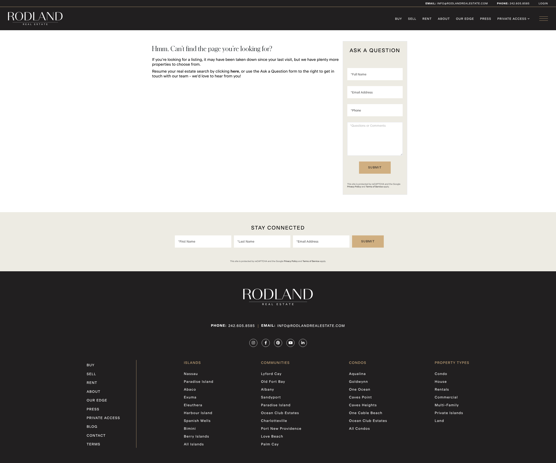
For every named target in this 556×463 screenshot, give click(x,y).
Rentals (442, 389)
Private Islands (449, 413)
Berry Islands (196, 436)
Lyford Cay (271, 374)
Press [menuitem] (485, 18)
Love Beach (272, 436)
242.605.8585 (519, 3)
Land (439, 421)
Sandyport (271, 397)
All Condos (359, 429)
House (441, 382)
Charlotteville (274, 421)
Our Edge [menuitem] (465, 18)
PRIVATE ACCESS (103, 418)
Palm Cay (270, 444)
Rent (92, 383)
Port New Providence (281, 429)
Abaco (190, 389)
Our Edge (97, 400)
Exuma (190, 397)
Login (543, 3)
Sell (91, 374)
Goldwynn (358, 382)
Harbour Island (198, 413)
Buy (90, 365)
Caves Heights (363, 405)
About (93, 392)
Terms (93, 444)
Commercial (446, 397)
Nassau (191, 374)
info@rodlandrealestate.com (456, 3)
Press (93, 409)
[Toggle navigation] (543, 19)
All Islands (194, 444)
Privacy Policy (354, 187)
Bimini (190, 429)
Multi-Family (447, 405)
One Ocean (360, 389)
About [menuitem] (444, 18)
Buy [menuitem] (398, 18)
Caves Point (360, 397)
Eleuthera (193, 405)
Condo (441, 374)
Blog (92, 427)
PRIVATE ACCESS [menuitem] (512, 18)
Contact (96, 436)
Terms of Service (374, 187)
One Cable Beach (365, 413)
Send (375, 168)
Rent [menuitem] (427, 18)
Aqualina (357, 374)
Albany (267, 389)
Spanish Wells (197, 421)
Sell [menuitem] (412, 18)
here (234, 71)
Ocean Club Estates (280, 413)
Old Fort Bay (273, 382)
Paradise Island (199, 382)
